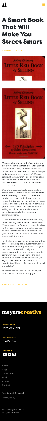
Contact (6, 385)
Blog (4, 369)
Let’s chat (10, 341)
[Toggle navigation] (42, 5)
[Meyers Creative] (15, 4)
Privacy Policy (8, 397)
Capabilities (8, 373)
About (5, 366)
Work (4, 377)
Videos (5, 381)
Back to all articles (15, 284)
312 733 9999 (12, 328)
